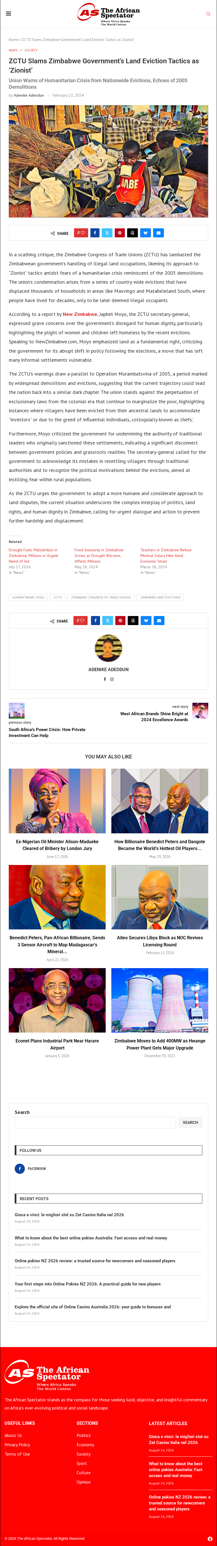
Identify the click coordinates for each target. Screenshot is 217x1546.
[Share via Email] (158, 232)
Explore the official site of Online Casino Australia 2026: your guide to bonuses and (93, 1306)
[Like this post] (83, 232)
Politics (84, 1435)
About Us (13, 1435)
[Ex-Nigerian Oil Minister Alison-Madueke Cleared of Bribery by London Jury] (57, 801)
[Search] (208, 14)
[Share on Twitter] (107, 232)
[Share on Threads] (132, 232)
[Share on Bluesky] (145, 232)
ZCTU (58, 597)
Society (83, 1454)
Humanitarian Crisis (28, 597)
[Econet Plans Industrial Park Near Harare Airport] (57, 1000)
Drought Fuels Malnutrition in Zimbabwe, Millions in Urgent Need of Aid (33, 555)
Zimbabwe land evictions (160, 597)
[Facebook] (210, 1538)
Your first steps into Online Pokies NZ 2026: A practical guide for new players (88, 1284)
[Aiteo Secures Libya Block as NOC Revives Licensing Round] (159, 897)
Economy (85, 1444)
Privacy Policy (17, 1444)
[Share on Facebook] (94, 232)
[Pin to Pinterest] (120, 232)
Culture (84, 1472)
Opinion (84, 1482)
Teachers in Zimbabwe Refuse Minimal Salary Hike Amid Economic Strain (166, 555)
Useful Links (20, 1423)
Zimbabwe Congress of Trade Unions (101, 597)
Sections (87, 1423)
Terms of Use (17, 1454)
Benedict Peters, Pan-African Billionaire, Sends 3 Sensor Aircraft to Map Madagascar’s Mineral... (57, 944)
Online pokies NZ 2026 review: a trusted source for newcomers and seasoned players (95, 1260)
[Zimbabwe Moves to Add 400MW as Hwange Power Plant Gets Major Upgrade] (159, 1000)
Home (13, 39)
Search (22, 1112)
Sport (82, 1463)
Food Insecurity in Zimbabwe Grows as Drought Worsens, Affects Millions (99, 555)
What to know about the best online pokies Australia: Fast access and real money (91, 1238)
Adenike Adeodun (29, 95)
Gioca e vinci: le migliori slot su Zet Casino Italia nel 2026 (69, 1214)
